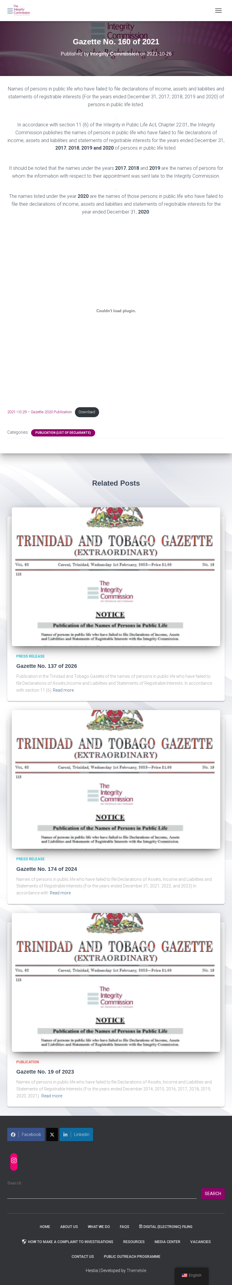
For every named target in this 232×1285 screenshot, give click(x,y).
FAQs (124, 1227)
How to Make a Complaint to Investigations (70, 1242)
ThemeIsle (136, 1270)
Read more (63, 690)
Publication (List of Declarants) (63, 432)
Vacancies (200, 1242)
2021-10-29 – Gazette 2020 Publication (39, 412)
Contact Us (83, 1257)
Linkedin (81, 1134)
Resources (134, 1242)
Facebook (31, 1134)
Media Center (167, 1242)
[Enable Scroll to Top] (220, 1272)
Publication (27, 1062)
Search (14, 1183)
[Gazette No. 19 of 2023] (116, 981)
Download (87, 412)
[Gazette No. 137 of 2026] (116, 576)
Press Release (30, 656)
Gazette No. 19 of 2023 (45, 1072)
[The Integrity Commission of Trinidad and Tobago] (20, 10)
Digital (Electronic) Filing (167, 1227)
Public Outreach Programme (132, 1257)
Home (45, 1227)
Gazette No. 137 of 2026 (46, 666)
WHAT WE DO (99, 1227)
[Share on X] (52, 1134)
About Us (69, 1227)
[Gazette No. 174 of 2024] (116, 779)
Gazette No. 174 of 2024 (46, 869)
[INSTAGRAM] (14, 1160)
